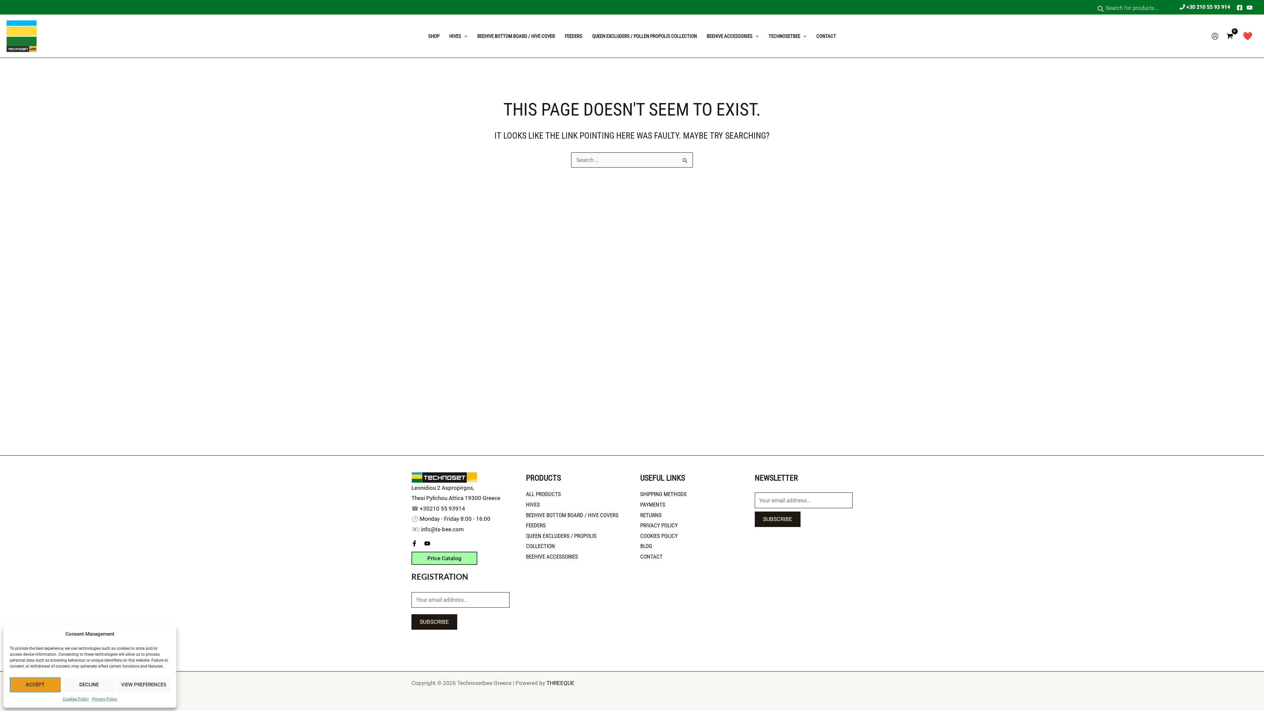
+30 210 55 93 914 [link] (1207, 7)
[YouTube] (1249, 8)
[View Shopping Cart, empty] (1230, 36)
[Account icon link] (1215, 36)
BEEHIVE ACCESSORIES (552, 556)
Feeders (573, 36)
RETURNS (651, 515)
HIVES (533, 504)
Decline (89, 685)
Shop (433, 36)
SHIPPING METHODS (663, 494)
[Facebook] (1240, 8)
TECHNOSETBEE (784, 36)
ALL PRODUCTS (543, 494)
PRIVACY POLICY (659, 525)
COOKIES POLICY (659, 536)
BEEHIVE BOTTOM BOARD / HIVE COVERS (572, 515)
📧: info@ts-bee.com (437, 529)
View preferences (143, 685)
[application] (464, 36)
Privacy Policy (104, 699)
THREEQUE (560, 683)
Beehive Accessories (729, 36)
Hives (455, 36)
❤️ (1247, 36)
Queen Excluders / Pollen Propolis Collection (644, 36)
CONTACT (826, 36)
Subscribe (434, 622)
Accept (35, 685)
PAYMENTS (652, 504)
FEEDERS (536, 525)
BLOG (646, 546)
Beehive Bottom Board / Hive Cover (516, 36)
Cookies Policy (76, 699)
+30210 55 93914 (442, 508)
